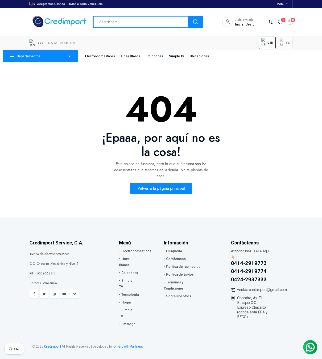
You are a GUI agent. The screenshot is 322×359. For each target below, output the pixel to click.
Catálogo (128, 324)
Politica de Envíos (180, 274)
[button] (267, 43)
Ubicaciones (199, 56)
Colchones (154, 56)
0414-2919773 (249, 263)
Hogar (126, 302)
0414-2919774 (249, 271)
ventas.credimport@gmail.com (262, 289)
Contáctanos (176, 259)
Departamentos (29, 56)
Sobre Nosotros (178, 296)
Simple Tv (176, 56)
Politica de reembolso (183, 267)
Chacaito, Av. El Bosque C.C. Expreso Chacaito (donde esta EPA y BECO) (252, 307)
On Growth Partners (128, 346)
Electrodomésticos (100, 56)
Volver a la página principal (161, 188)
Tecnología (130, 294)
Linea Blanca (130, 56)
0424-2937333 (249, 279)
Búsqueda (174, 251)
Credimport (52, 346)
